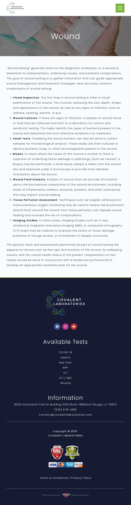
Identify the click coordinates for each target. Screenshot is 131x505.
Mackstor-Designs (79, 495)
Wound (65, 383)
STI (65, 373)
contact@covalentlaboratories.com (65, 415)
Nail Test (65, 362)
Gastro (66, 357)
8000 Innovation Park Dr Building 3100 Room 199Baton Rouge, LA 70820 (65, 404)
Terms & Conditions (54, 478)
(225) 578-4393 (65, 409)
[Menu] (120, 8)
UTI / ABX (65, 378)
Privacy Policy (81, 478)
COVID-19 (65, 352)
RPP (65, 368)
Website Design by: (52, 495)
